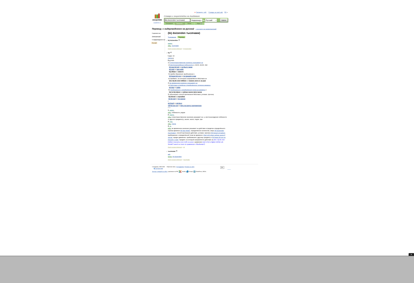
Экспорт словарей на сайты (159, 171)
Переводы (179, 23)
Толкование (172, 37)
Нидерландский (156, 36)
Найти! (223, 20)
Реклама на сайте (189, 166)
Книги (189, 23)
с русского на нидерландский (206, 29)
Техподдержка (180, 166)
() (185, 130)
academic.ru (157, 23)
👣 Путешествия (158, 168)
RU (225, 12)
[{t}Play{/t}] (179, 40)
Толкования (169, 23)
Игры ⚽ (199, 23)
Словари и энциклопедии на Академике (182, 16)
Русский (154, 43)
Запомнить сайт (201, 12)
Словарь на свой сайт (216, 12)
